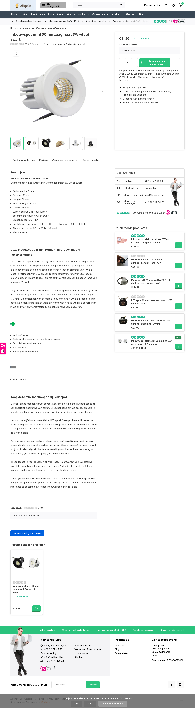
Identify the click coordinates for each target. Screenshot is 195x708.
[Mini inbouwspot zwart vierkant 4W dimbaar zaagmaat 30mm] (122, 321)
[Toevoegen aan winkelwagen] (36, 608)
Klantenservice (152, 5)
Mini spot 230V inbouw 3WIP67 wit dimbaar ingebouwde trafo (150, 282)
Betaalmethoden (83, 645)
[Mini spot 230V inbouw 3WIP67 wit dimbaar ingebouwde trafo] (122, 281)
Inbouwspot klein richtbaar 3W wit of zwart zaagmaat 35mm (150, 241)
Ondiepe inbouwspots (76, 44)
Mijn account (81, 653)
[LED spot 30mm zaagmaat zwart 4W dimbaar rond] (122, 301)
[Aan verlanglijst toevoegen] (38, 554)
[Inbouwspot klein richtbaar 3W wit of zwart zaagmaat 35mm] (122, 240)
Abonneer (92, 684)
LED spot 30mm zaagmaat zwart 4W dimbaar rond (151, 302)
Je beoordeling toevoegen (27, 533)
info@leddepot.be (154, 195)
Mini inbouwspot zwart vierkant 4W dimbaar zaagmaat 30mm (151, 322)
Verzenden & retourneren (88, 649)
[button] (102, 91)
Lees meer (125, 80)
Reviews (43, 160)
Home (13, 28)
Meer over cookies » (113, 703)
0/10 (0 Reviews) (32, 44)
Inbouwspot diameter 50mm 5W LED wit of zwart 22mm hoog (151, 342)
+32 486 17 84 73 (154, 202)
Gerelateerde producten (65, 160)
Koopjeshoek (37, 14)
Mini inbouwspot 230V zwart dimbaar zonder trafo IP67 (147, 261)
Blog (141, 14)
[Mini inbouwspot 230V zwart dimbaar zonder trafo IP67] (122, 260)
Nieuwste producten (77, 14)
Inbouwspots (59, 44)
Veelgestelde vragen (55, 645)
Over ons (131, 14)
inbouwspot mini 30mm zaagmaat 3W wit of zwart (43, 28)
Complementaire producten (107, 14)
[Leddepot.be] (23, 5)
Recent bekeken (91, 160)
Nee (90, 703)
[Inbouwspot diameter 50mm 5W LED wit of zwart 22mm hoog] (122, 341)
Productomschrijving (24, 160)
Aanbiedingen (56, 14)
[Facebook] (171, 684)
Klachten (79, 657)
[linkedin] (180, 684)
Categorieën (121, 653)
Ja (76, 703)
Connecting (151, 188)
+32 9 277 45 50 (154, 181)
